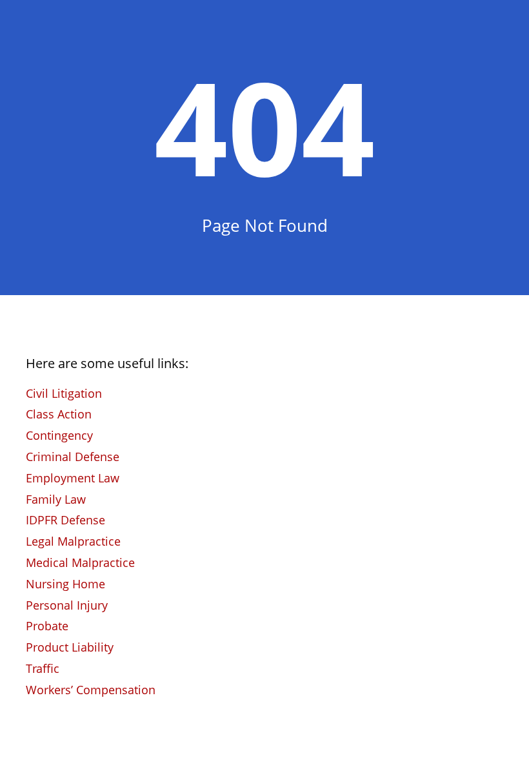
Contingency (59, 435)
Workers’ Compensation (90, 689)
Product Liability (70, 647)
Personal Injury (67, 605)
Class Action (59, 414)
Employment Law (72, 478)
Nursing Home (65, 584)
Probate (47, 625)
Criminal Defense (72, 456)
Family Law (56, 499)
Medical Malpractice (80, 562)
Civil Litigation (64, 393)
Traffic (42, 668)
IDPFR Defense (65, 520)
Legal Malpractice (73, 541)
